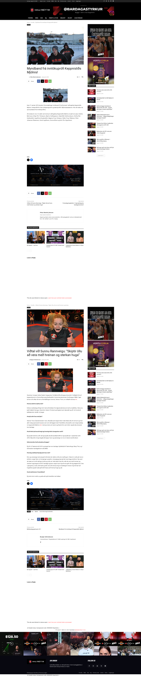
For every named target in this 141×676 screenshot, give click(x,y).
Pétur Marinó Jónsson (35, 77)
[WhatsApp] (50, 81)
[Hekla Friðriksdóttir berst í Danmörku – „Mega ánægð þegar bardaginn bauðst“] (92, 117)
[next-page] (31, 251)
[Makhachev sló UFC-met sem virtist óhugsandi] (92, 133)
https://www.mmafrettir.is (45, 214)
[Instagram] (106, 1)
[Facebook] (104, 1)
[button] (112, 18)
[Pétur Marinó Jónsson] (28, 77)
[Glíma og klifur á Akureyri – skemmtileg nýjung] (92, 141)
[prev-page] (28, 251)
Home (28, 22)
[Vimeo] (111, 1)
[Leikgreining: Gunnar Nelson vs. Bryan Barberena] (75, 237)
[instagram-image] (12, 644)
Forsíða (32, 22)
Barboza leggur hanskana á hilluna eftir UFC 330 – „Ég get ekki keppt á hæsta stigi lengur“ (105, 107)
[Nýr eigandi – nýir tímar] (36, 237)
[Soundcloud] (97, 666)
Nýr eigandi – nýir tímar (32, 245)
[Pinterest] (46, 81)
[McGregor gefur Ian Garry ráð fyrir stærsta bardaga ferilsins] (92, 149)
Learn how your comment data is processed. (60, 298)
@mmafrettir (80, 630)
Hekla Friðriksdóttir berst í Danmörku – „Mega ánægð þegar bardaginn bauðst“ (105, 116)
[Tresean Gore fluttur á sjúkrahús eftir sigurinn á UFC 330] (92, 125)
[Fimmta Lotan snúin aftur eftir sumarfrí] (92, 92)
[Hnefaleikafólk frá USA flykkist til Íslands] (92, 100)
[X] (109, 1)
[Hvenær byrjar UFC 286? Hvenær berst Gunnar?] (55, 237)
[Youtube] (113, 1)
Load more (100, 155)
